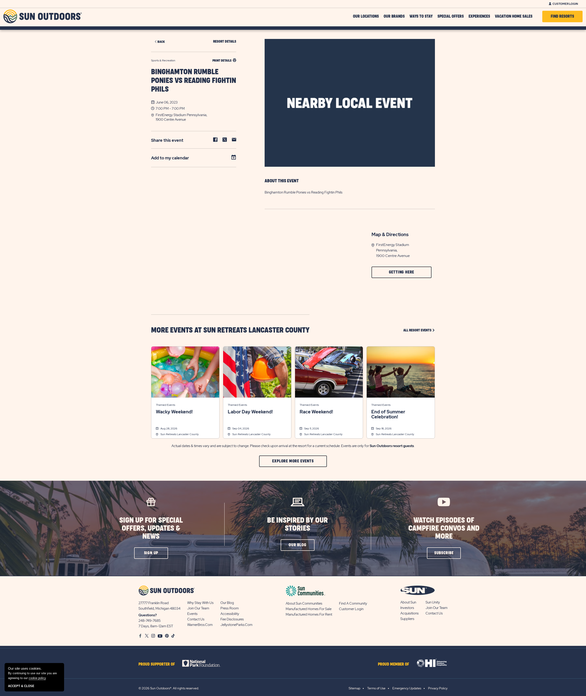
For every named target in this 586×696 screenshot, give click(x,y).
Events (192, 613)
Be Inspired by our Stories (297, 524)
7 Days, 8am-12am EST (155, 626)
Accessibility (229, 613)
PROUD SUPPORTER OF (156, 664)
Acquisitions (409, 613)
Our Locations (366, 16)
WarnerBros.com (200, 624)
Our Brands (394, 16)
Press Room (229, 608)
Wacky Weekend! (174, 411)
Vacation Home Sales (513, 16)
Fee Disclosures (232, 619)
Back (161, 41)
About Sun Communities (304, 603)
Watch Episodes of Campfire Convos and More (443, 528)
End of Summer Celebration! (388, 414)
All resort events (419, 330)
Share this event (167, 140)
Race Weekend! (316, 411)
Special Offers (450, 16)
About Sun (408, 602)
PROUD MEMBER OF (393, 664)
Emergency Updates (406, 688)
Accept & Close (21, 686)
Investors (407, 608)
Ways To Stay (421, 16)
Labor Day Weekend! (250, 411)
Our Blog (227, 602)
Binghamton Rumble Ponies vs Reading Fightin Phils (193, 80)
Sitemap (354, 688)
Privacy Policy (438, 688)
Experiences (479, 16)
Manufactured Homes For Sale (308, 609)
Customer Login (565, 4)
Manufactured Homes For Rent (309, 614)
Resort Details (224, 41)
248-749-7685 (149, 620)
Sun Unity (433, 602)
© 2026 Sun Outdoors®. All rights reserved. (168, 688)
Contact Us (195, 619)
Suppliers (407, 619)
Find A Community (353, 603)
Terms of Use (376, 688)
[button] (196, 117)
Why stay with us (200, 602)
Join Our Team (198, 608)
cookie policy (37, 678)
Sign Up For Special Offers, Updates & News (151, 528)
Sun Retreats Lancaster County (179, 434)
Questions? (147, 615)
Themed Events (165, 405)
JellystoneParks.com (236, 624)
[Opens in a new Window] (205, 663)
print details (221, 60)
